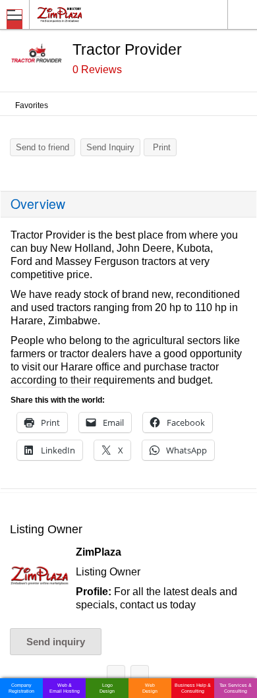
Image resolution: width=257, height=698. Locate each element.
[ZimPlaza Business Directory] (91, 14)
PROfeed (139, 676)
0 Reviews (97, 69)
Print (162, 147)
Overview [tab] (38, 203)
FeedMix (116, 676)
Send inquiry (55, 641)
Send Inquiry (110, 147)
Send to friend (42, 147)
